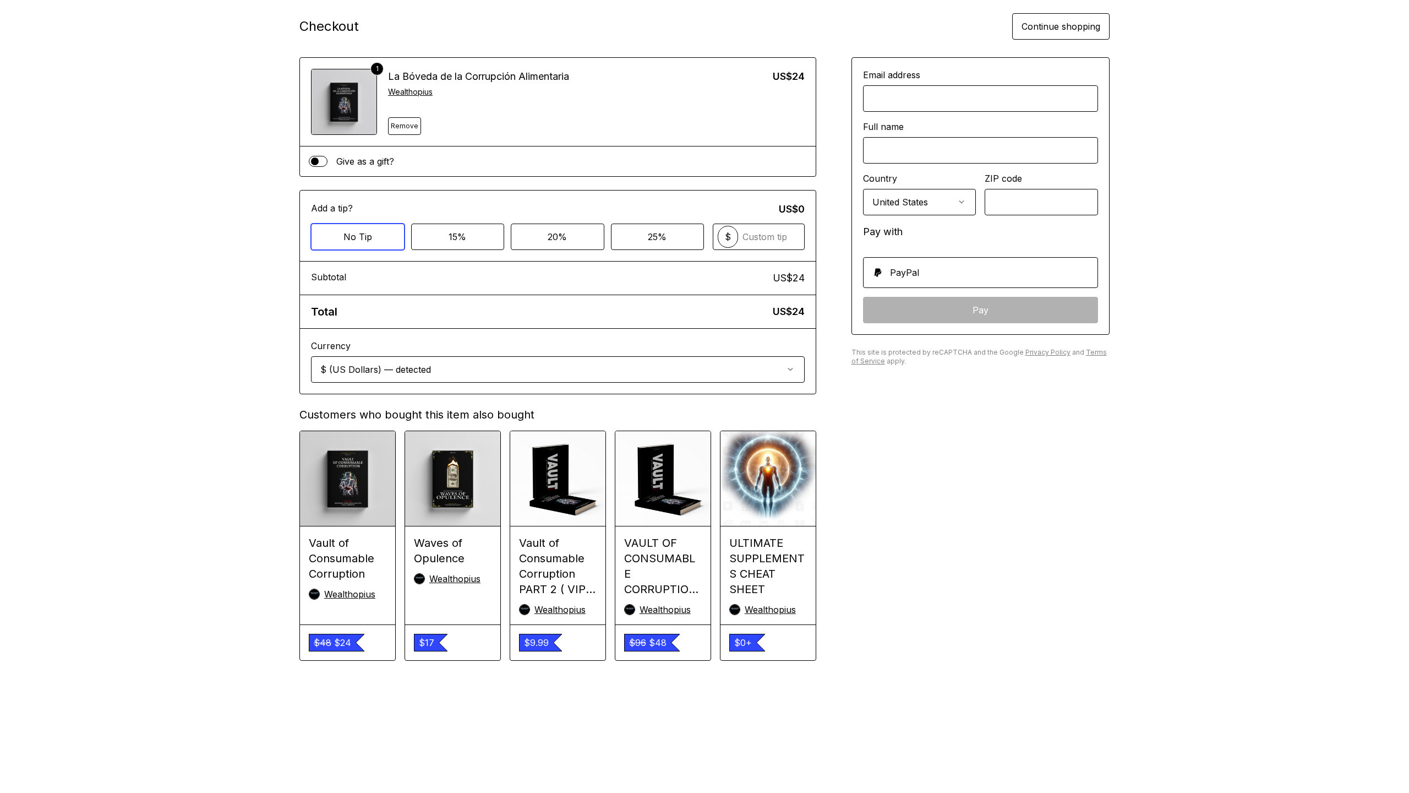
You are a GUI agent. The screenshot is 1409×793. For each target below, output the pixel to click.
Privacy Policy (1048, 352)
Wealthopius (410, 91)
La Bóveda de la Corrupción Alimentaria (478, 76)
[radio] (980, 272)
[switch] (318, 161)
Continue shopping (1061, 26)
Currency (331, 345)
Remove (404, 126)
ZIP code (1003, 178)
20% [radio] (557, 236)
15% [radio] (457, 236)
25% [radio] (657, 236)
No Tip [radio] (357, 236)
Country (880, 178)
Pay (981, 310)
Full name (883, 126)
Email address (891, 74)
